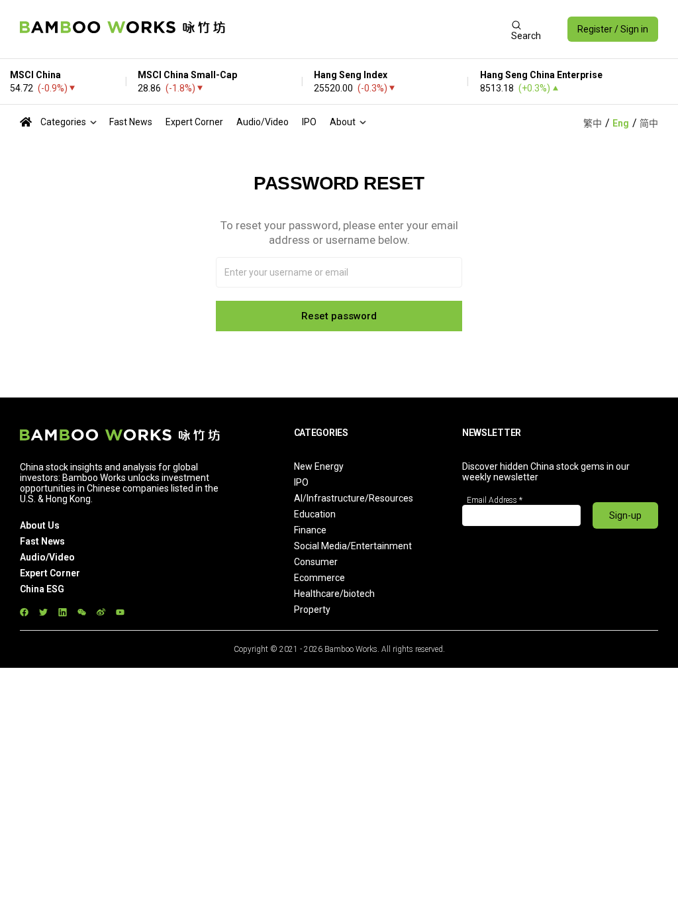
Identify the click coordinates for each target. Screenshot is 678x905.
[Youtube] (120, 612)
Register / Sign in (612, 29)
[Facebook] (24, 612)
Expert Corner (194, 122)
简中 (649, 123)
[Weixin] (81, 612)
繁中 (592, 123)
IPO (309, 122)
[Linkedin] (62, 612)
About (343, 122)
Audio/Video (262, 122)
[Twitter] (43, 612)
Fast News (130, 122)
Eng (620, 123)
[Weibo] (101, 612)
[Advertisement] (368, 29)
